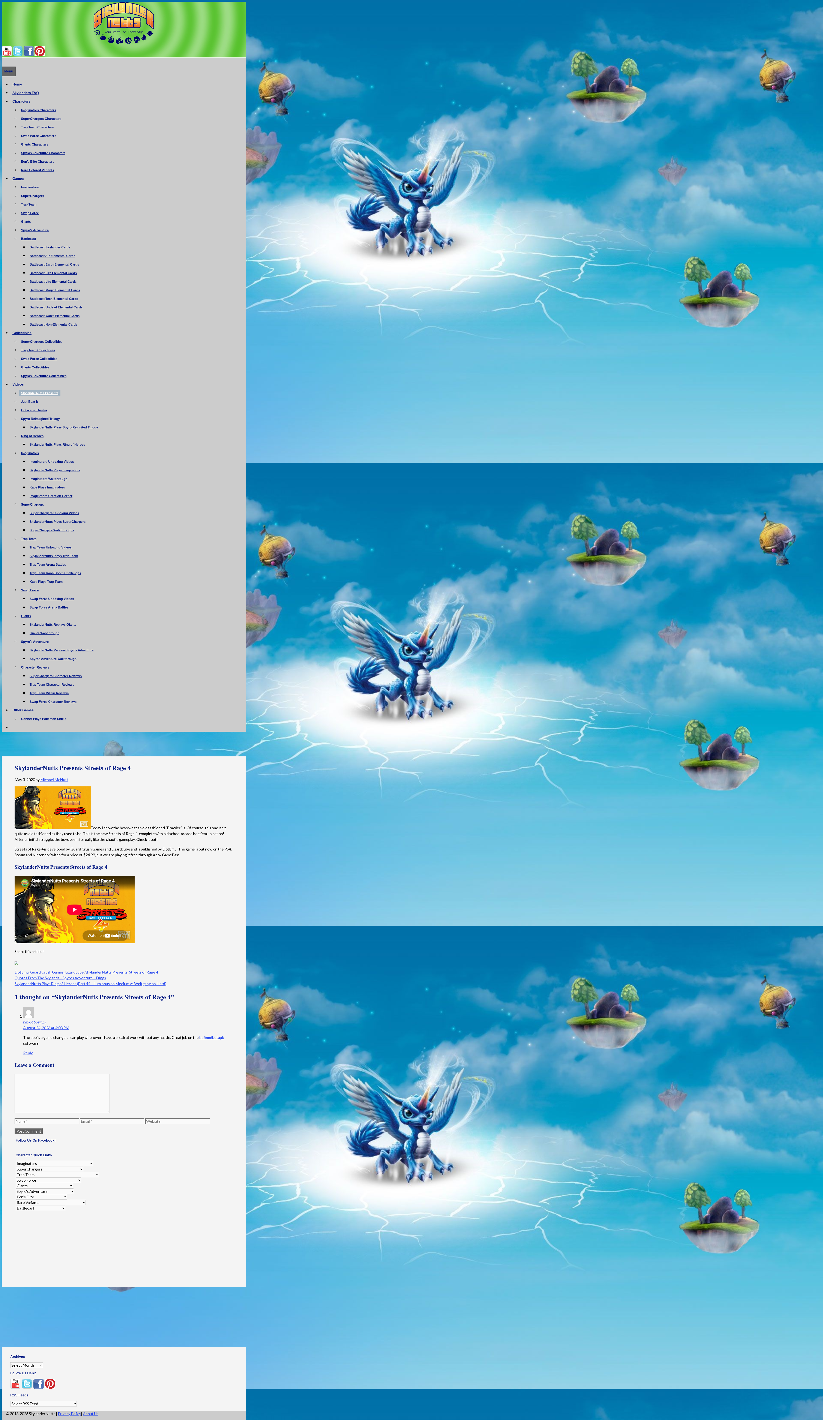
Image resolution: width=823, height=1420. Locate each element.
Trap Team (28, 204)
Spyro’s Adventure (35, 230)
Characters (21, 101)
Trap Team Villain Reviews (49, 693)
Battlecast (28, 238)
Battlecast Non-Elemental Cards (53, 324)
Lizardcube (74, 969)
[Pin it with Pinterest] (41, 962)
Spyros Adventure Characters (43, 153)
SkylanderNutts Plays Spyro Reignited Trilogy (64, 427)
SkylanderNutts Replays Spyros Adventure (61, 650)
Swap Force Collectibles (39, 359)
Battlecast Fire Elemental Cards (53, 273)
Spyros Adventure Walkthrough (53, 659)
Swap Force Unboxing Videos (52, 599)
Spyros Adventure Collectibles (43, 376)
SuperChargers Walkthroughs (52, 530)
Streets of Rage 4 (143, 969)
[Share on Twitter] (26, 962)
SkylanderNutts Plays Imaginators (55, 470)
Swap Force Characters (38, 136)
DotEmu (22, 969)
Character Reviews (35, 667)
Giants (26, 221)
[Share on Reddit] (33, 962)
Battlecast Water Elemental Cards (55, 316)
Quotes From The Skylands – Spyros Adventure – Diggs (60, 975)
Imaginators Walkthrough (48, 479)
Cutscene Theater (34, 410)
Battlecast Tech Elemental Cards (54, 299)
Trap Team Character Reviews (52, 684)
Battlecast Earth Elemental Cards (54, 264)
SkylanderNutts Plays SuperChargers (58, 521)
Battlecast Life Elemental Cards (53, 281)
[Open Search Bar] (4, 62)
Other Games (23, 710)
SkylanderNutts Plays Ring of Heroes (57, 444)
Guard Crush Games (47, 969)
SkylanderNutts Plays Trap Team (54, 556)
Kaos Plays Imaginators (47, 487)
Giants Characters (34, 144)
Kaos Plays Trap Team (46, 581)
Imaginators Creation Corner (51, 496)
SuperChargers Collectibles (41, 341)
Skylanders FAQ (25, 93)
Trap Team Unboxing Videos (51, 547)
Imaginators (30, 187)
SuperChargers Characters (41, 118)
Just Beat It (29, 401)
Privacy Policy (69, 1411)
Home (17, 84)
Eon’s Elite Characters (37, 161)
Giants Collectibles (35, 367)
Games (18, 178)
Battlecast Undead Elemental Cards (56, 307)
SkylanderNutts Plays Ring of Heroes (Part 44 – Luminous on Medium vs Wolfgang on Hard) (90, 981)
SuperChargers (32, 196)
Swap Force (30, 213)
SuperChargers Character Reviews (56, 676)
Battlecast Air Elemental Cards (52, 256)
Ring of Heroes (32, 436)
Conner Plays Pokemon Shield (43, 719)
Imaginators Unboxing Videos (52, 461)
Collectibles (22, 333)
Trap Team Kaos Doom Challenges (55, 573)
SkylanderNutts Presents (39, 393)
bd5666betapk (34, 1019)
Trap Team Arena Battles (48, 564)
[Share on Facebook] (18, 962)
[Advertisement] (124, 745)
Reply (28, 1050)
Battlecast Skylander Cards (50, 247)
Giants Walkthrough (44, 633)
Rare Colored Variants (37, 170)
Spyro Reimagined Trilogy (40, 419)
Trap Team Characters (37, 127)
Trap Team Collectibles (38, 350)
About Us (90, 1411)
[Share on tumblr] (49, 962)
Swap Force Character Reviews (53, 701)
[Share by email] (57, 962)
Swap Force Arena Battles (49, 607)
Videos (18, 384)
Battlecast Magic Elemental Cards (55, 290)
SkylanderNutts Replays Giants (53, 624)
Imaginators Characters (38, 110)
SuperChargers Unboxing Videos (54, 513)
